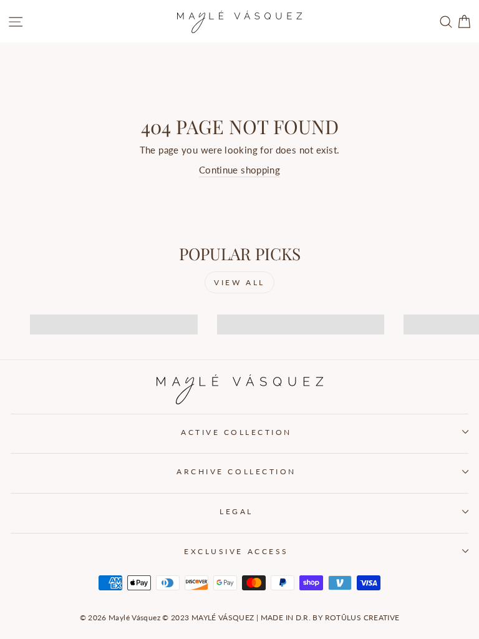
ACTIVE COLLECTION (236, 432)
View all (239, 282)
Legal (236, 511)
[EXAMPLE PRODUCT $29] (109, 313)
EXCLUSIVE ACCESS (236, 551)
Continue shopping (239, 169)
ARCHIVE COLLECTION (236, 471)
